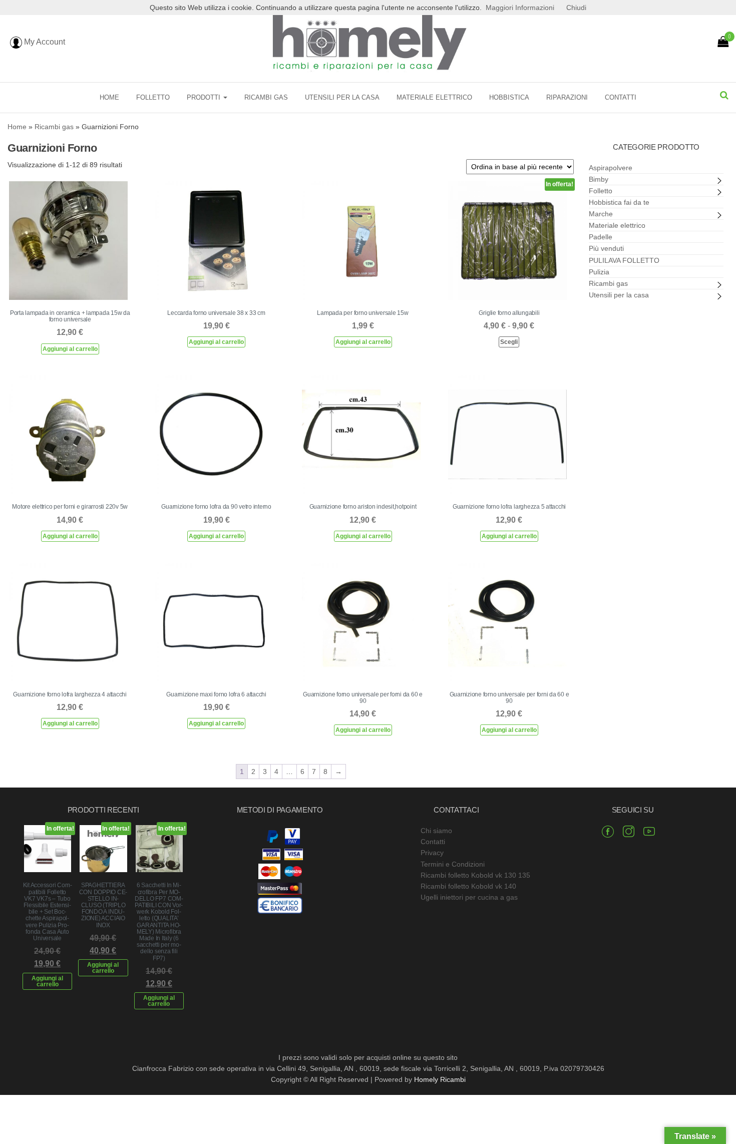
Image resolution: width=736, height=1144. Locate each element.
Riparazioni (567, 97)
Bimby (598, 179)
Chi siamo (436, 831)
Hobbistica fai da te (619, 202)
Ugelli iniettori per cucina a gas (469, 897)
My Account (43, 42)
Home (109, 97)
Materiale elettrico (434, 97)
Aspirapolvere (610, 168)
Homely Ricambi (440, 1079)
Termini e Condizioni (453, 864)
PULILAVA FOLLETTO (624, 260)
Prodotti (204, 97)
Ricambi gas (266, 97)
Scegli (509, 341)
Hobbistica (509, 97)
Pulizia (599, 272)
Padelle (600, 237)
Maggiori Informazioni (520, 8)
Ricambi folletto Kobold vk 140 (468, 886)
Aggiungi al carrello (70, 348)
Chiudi (576, 8)
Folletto (153, 97)
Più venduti (606, 248)
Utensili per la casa (342, 97)
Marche (601, 214)
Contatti (620, 97)
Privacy (432, 853)
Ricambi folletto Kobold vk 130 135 (475, 875)
